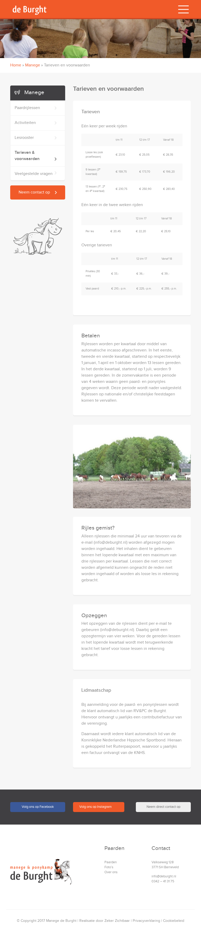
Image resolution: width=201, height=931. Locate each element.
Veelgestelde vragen (23, 512)
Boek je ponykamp (27, 529)
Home (15, 65)
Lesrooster (13, 483)
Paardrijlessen (17, 453)
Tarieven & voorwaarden (27, 498)
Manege (32, 65)
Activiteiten (14, 468)
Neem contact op (34, 192)
